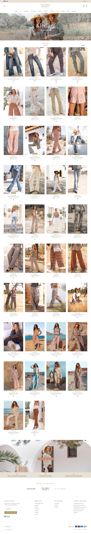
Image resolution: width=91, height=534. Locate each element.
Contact (36, 514)
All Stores (76, 512)
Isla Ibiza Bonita (9, 529)
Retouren (36, 510)
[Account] (84, 6)
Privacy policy (85, 529)
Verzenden (37, 508)
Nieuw (16, 11)
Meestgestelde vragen (39, 503)
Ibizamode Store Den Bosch (79, 505)
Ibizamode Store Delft (78, 510)
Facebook (50, 458)
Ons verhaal (56, 503)
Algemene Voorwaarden (77, 529)
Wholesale (74, 11)
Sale (21, 11)
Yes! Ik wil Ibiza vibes (10, 512)
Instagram (41, 458)
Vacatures (56, 507)
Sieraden (45, 11)
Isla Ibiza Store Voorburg (78, 503)
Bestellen (36, 505)
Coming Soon (33, 11)
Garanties (37, 512)
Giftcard (62, 11)
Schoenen (52, 11)
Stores (68, 11)
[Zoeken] (4, 6)
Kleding (40, 11)
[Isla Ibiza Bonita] (45, 6)
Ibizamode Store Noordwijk (79, 508)
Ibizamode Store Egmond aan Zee (80, 507)
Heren (57, 11)
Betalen (36, 507)
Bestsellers (26, 11)
